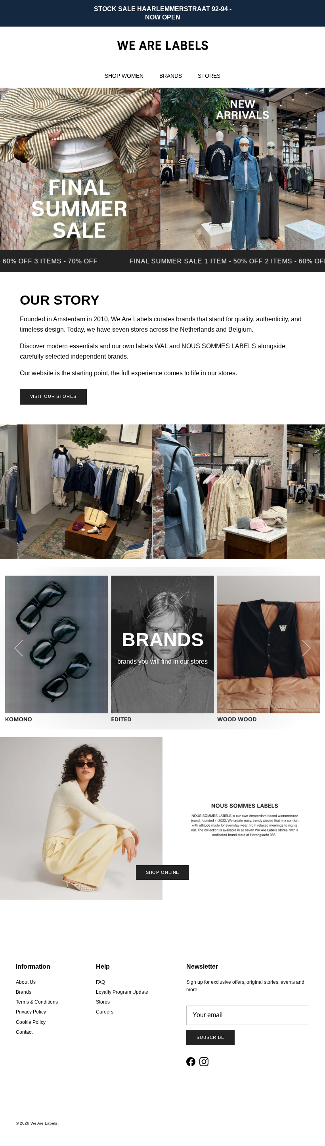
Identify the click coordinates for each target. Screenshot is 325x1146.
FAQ (100, 982)
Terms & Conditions (37, 1002)
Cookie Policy (31, 1022)
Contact (24, 1032)
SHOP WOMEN (124, 76)
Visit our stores (53, 396)
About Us (26, 982)
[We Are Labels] (162, 45)
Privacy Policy (31, 1012)
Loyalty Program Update (122, 992)
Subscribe (210, 1037)
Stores (103, 1002)
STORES (209, 76)
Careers (104, 1012)
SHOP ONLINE (163, 872)
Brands (23, 992)
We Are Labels (44, 1123)
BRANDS (170, 76)
